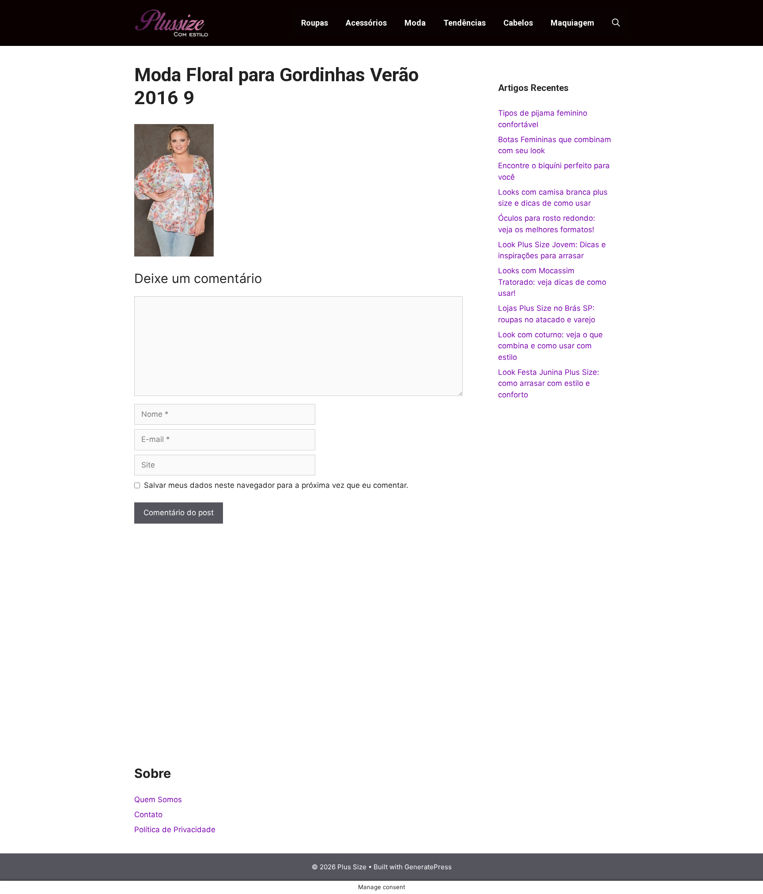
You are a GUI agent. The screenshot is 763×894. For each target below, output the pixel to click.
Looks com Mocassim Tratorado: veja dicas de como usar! (552, 282)
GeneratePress (428, 867)
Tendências (464, 22)
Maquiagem (572, 22)
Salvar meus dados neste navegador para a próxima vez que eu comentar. (276, 485)
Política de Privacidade (174, 829)
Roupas (314, 22)
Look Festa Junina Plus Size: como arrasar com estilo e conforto (548, 383)
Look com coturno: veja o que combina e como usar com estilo (550, 346)
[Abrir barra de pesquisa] (616, 23)
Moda (415, 22)
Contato (148, 814)
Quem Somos (158, 799)
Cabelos (518, 22)
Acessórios (366, 22)
